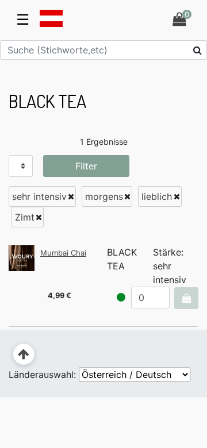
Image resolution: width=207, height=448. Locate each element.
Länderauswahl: (42, 374)
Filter (86, 166)
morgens (104, 196)
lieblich (156, 196)
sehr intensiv (39, 196)
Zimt (24, 217)
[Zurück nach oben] (24, 354)
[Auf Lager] (121, 297)
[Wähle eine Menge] (186, 298)
